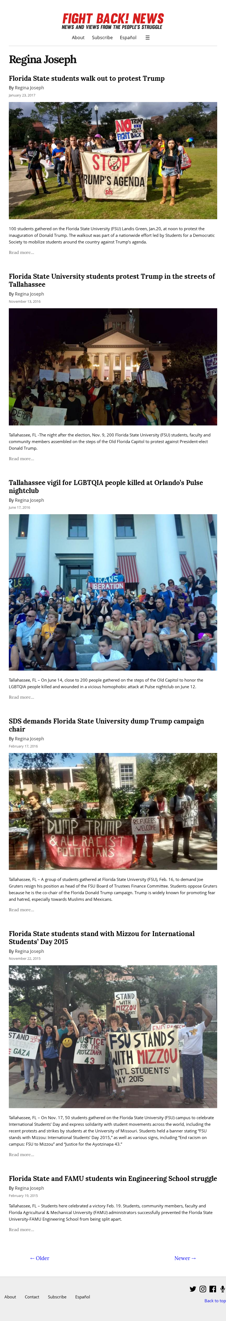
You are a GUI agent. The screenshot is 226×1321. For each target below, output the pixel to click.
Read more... (21, 252)
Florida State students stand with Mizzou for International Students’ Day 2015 (102, 937)
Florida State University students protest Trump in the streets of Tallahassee (112, 280)
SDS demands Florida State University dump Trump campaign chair (106, 725)
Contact (32, 1296)
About (78, 37)
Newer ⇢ (185, 1258)
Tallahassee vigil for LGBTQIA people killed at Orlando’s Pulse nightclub (106, 486)
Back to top (215, 1300)
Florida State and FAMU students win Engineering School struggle (113, 1178)
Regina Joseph (29, 87)
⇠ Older (39, 1258)
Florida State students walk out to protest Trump (87, 78)
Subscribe (102, 37)
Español (128, 37)
